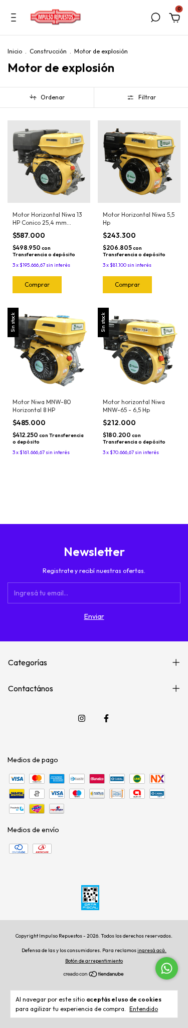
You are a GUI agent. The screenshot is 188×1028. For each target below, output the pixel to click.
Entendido (143, 1009)
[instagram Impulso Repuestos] (82, 718)
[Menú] (15, 18)
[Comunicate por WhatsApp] (166, 968)
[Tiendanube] (94, 975)
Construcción (48, 51)
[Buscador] (155, 18)
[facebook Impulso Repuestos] (106, 718)
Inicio (15, 51)
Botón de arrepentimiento (94, 961)
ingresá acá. (151, 950)
